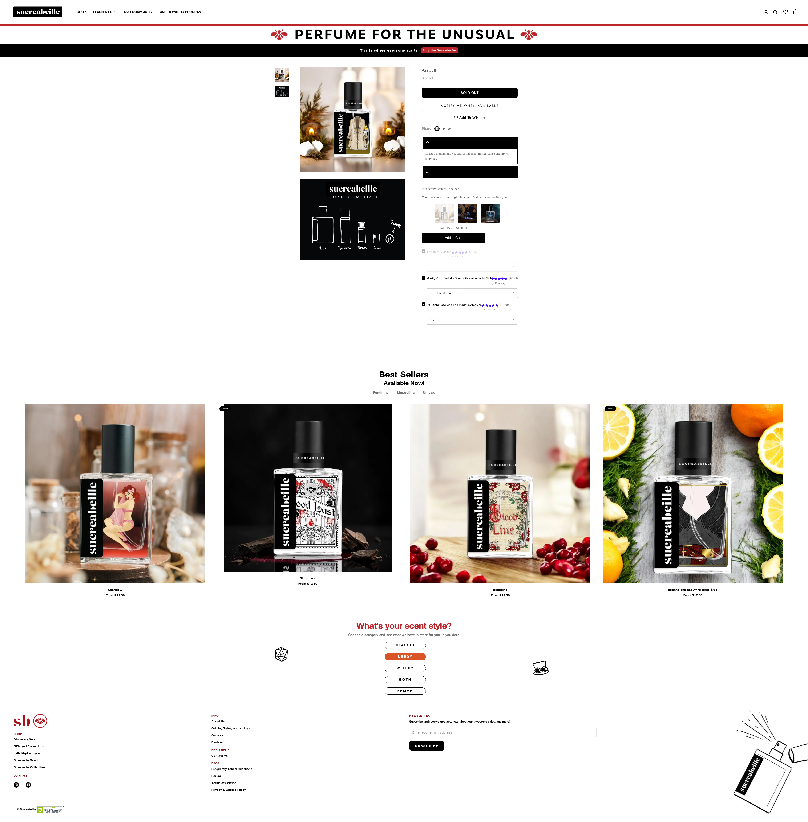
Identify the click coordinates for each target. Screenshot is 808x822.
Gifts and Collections (29, 746)
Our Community (138, 12)
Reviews (217, 742)
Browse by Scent (26, 760)
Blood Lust (308, 578)
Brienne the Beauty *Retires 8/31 (692, 589)
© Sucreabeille (26, 809)
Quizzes (217, 735)
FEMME (405, 691)
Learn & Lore (105, 12)
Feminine (381, 393)
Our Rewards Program (181, 12)
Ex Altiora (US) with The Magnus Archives (454, 304)
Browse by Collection (29, 767)
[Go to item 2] (282, 91)
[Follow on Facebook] (28, 785)
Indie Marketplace (27, 753)
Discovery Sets (24, 739)
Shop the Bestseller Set (440, 50)
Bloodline (500, 589)
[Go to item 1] (282, 74)
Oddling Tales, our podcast (231, 728)
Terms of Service (223, 783)
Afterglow (115, 589)
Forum (216, 776)
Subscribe (427, 746)
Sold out (470, 93)
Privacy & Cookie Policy (228, 790)
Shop (81, 12)
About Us (218, 721)
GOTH (405, 680)
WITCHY (405, 668)
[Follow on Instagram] (16, 785)
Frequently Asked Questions (231, 769)
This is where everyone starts (389, 50)
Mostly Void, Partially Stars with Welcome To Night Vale (463, 278)
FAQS (215, 763)
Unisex (429, 393)
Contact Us (219, 755)
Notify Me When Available (470, 105)
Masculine (406, 393)
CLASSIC (405, 645)
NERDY (405, 657)
